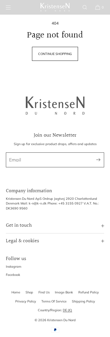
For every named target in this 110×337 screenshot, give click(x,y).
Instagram (13, 266)
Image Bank (64, 292)
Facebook (13, 275)
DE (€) (67, 310)
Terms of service (54, 301)
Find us (44, 292)
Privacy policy (25, 301)
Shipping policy (83, 301)
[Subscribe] (96, 159)
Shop (29, 292)
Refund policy (88, 292)
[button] (85, 7)
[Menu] (13, 7)
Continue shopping (55, 54)
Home (15, 292)
